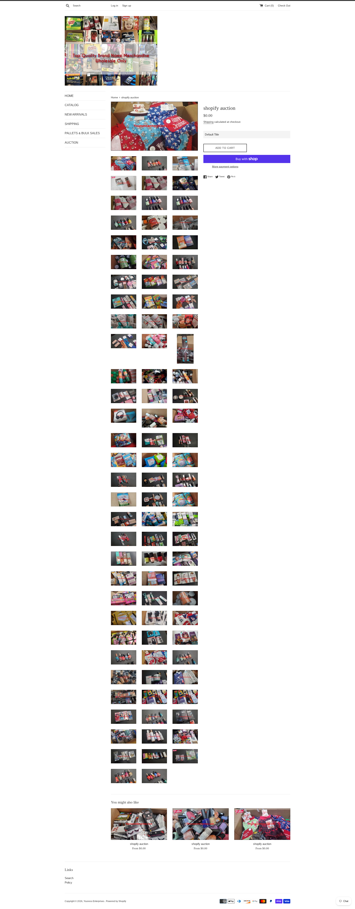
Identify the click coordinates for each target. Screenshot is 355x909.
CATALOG (72, 105)
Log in (114, 5)
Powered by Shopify (116, 901)
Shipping (208, 121)
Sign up (126, 5)
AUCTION (71, 142)
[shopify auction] (139, 824)
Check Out (284, 5)
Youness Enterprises (94, 901)
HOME (69, 95)
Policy (68, 882)
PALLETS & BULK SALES (82, 133)
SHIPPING (72, 124)
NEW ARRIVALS (76, 114)
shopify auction (139, 843)
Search (69, 878)
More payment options (225, 166)
